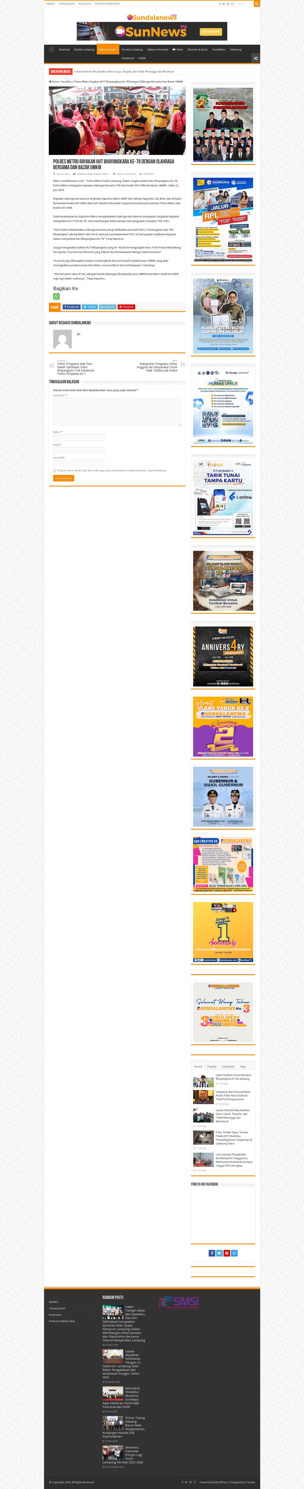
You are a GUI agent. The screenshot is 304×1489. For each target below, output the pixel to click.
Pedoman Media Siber (107, 3)
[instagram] (232, 3)
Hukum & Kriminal (157, 49)
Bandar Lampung (84, 49)
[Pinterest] (228, 3)
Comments (228, 1066)
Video (179, 49)
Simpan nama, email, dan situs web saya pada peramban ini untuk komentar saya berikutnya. (111, 470)
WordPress (221, 1482)
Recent (198, 1066)
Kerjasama (85, 3)
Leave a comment (126, 174)
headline (66, 81)
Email (57, 444)
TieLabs (250, 1482)
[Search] (257, 4)
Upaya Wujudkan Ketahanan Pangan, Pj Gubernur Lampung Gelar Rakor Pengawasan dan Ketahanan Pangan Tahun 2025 (122, 1364)
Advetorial (128, 58)
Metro (106, 174)
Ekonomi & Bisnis (198, 49)
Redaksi (50, 3)
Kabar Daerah (107, 49)
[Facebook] (220, 3)
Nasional (64, 49)
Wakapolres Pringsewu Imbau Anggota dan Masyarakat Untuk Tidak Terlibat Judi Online (157, 365)
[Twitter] (224, 3)
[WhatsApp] (56, 296)
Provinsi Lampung (132, 49)
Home (51, 49)
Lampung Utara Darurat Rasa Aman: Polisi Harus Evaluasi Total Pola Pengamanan (233, 1095)
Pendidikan (218, 49)
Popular (212, 1066)
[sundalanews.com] (152, 16)
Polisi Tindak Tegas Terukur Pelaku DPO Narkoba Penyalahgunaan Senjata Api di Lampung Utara (128, 71)
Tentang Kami (67, 3)
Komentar (60, 395)
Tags (243, 1066)
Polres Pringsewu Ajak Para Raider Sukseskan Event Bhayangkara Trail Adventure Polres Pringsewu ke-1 (75, 367)
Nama (57, 432)
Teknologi (236, 49)
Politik (142, 58)
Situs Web (59, 457)
